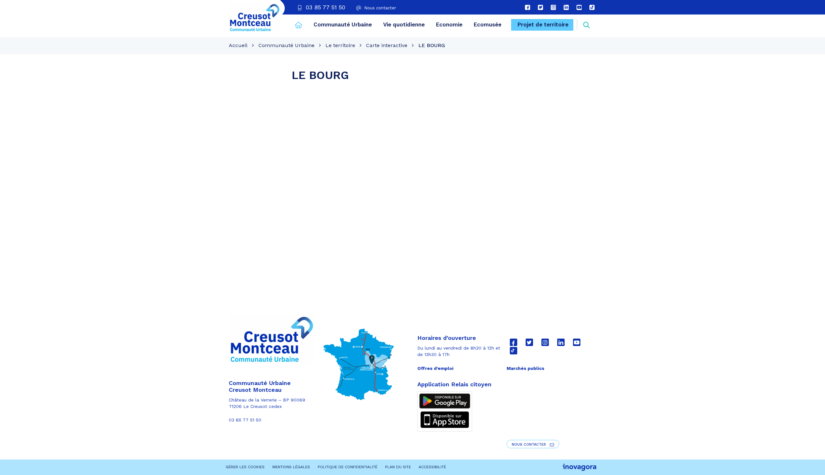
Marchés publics (525, 368)
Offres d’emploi (435, 368)
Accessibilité (432, 467)
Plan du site (398, 467)
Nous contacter (529, 444)
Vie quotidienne (404, 24)
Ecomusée (487, 24)
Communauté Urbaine (343, 24)
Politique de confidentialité (347, 467)
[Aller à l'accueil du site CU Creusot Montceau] (254, 17)
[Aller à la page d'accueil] (298, 26)
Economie (449, 24)
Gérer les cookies (245, 467)
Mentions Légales (291, 467)
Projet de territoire (543, 24)
